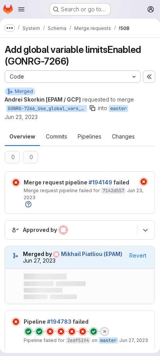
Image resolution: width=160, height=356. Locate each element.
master (118, 108)
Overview (22, 136)
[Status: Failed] (16, 182)
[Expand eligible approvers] (145, 230)
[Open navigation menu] (21, 9)
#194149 (100, 182)
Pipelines (89, 136)
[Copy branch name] (92, 108)
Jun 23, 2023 (21, 117)
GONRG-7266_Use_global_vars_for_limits (47, 108)
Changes (123, 136)
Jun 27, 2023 (133, 340)
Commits (56, 136)
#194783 (59, 321)
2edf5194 (78, 340)
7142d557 (113, 191)
